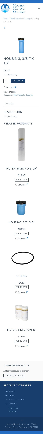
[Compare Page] (15, 87)
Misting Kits (9, 391)
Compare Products (14, 375)
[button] (4, 28)
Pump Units (9, 395)
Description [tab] (9, 103)
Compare (10, 87)
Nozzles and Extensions (14, 399)
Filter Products (16, 19)
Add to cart (18, 81)
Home (5, 19)
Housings (27, 19)
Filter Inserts (13, 408)
